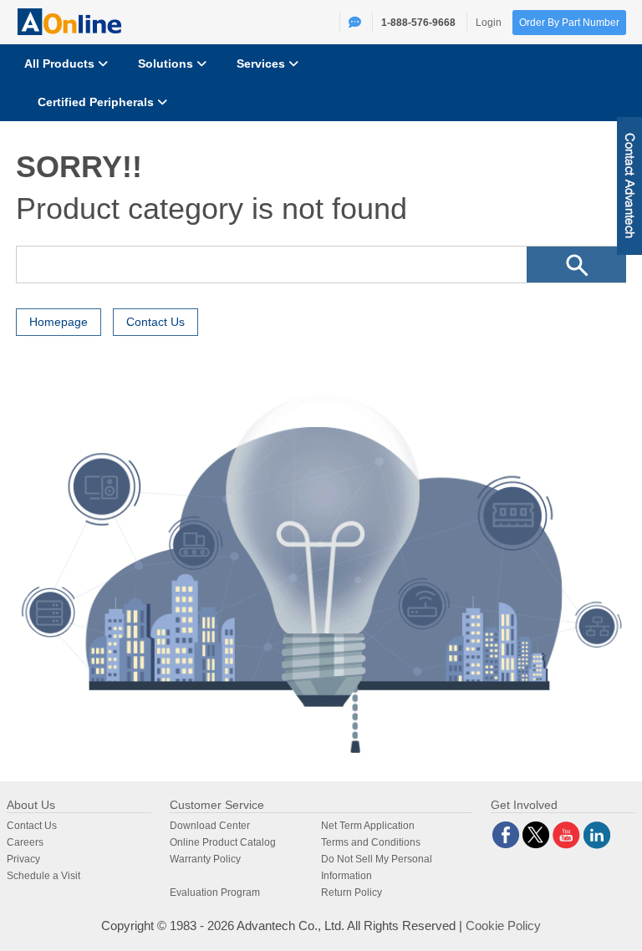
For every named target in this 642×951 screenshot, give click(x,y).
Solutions (167, 63)
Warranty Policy (205, 859)
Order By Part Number (569, 22)
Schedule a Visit (43, 876)
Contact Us (155, 321)
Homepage (58, 321)
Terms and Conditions (370, 842)
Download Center (210, 825)
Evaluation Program (215, 892)
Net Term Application (368, 825)
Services (262, 63)
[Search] (577, 264)
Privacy (23, 859)
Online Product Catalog (223, 842)
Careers (25, 842)
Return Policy (351, 892)
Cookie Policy (503, 925)
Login (489, 22)
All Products (61, 63)
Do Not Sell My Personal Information (376, 867)
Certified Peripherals (97, 102)
